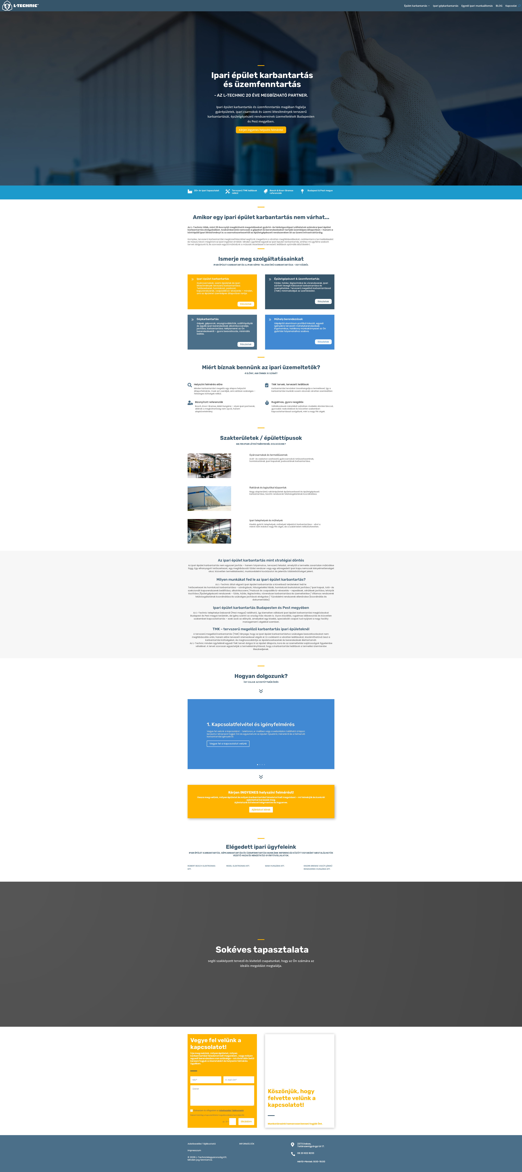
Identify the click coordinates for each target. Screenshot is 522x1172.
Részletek (245, 304)
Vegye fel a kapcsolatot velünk (228, 743)
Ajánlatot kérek (261, 809)
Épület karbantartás (415, 5)
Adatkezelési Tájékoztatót (231, 1110)
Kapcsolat (511, 5)
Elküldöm (246, 1121)
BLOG (499, 5)
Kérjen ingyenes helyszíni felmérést (261, 130)
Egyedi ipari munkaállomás (477, 5)
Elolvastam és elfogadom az (219, 1110)
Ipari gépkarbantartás (445, 5)
